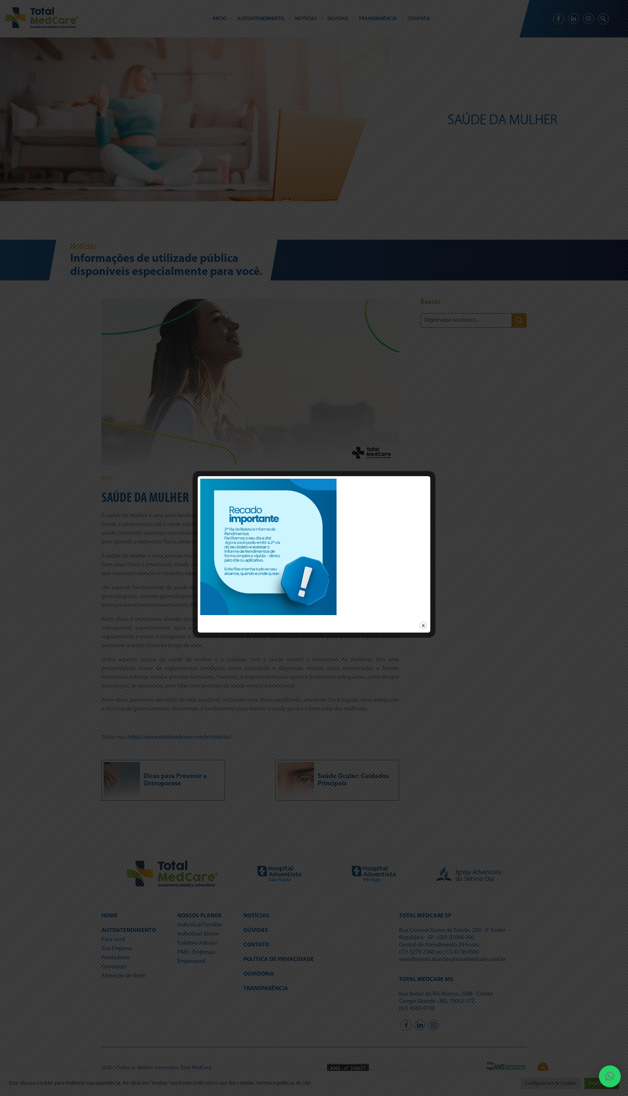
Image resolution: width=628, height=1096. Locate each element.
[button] (610, 1076)
